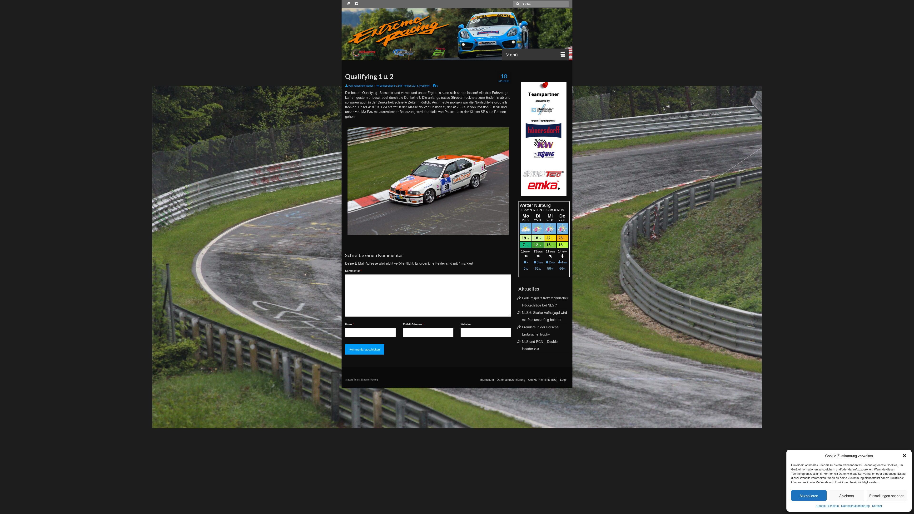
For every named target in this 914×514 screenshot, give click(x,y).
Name (349, 324)
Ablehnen (846, 495)
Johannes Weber (363, 85)
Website (466, 324)
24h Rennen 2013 (407, 85)
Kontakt (877, 506)
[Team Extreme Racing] (457, 34)
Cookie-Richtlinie (827, 506)
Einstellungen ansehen (886, 495)
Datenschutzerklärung (855, 506)
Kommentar (353, 270)
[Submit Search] (517, 4)
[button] (904, 455)
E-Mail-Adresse (413, 324)
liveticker (424, 85)
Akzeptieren (809, 495)
